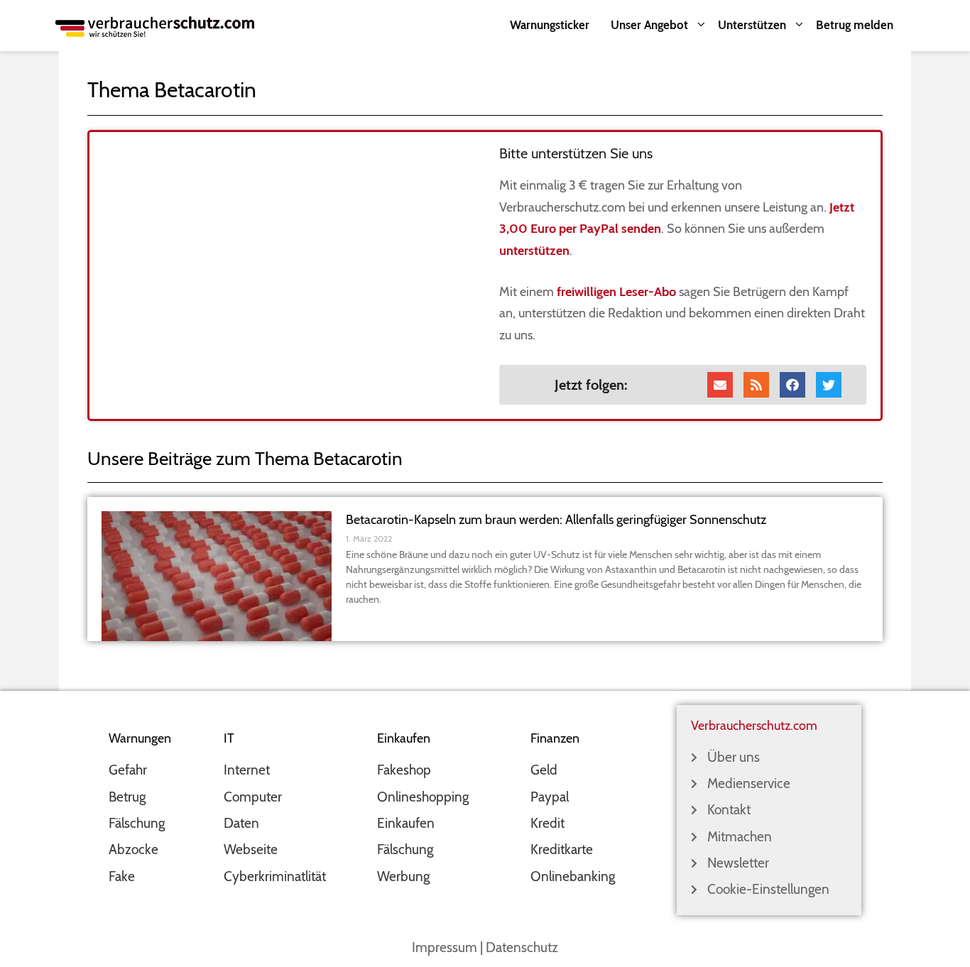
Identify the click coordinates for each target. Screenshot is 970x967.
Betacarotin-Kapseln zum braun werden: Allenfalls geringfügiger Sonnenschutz (556, 520)
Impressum (444, 947)
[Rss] (756, 385)
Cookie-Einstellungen (768, 889)
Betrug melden (854, 25)
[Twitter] (828, 385)
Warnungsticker (549, 25)
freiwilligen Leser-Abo (616, 292)
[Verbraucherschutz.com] (154, 25)
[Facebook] (792, 385)
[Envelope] (720, 385)
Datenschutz (522, 947)
